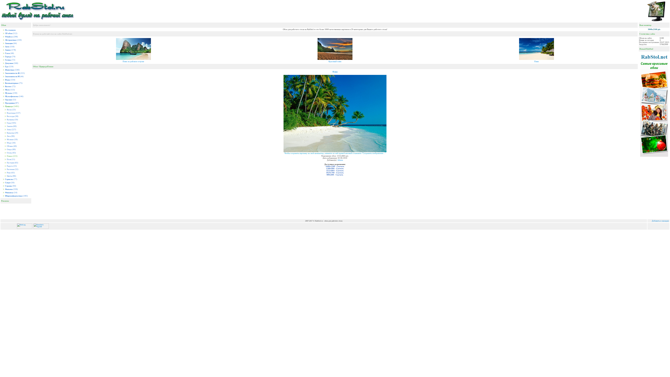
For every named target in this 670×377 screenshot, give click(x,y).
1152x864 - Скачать (335, 170)
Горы (11, 123)
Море (11, 143)
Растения (12, 169)
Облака (11, 146)
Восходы (12, 116)
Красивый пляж (335, 61)
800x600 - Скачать (335, 175)
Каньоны (12, 133)
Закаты (11, 126)
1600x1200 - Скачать (335, 166)
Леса (10, 136)
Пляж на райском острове (133, 61)
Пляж (536, 61)
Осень (11, 153)
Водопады (13, 113)
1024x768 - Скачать (335, 173)
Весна (11, 110)
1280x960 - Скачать (335, 168)
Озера (11, 149)
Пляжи (50, 66)
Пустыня (12, 163)
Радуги (11, 166)
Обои (35, 66)
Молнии (12, 140)
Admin (340, 160)
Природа (43, 66)
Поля (10, 159)
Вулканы (12, 120)
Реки (10, 173)
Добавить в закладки (660, 221)
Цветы (11, 176)
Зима (11, 130)
